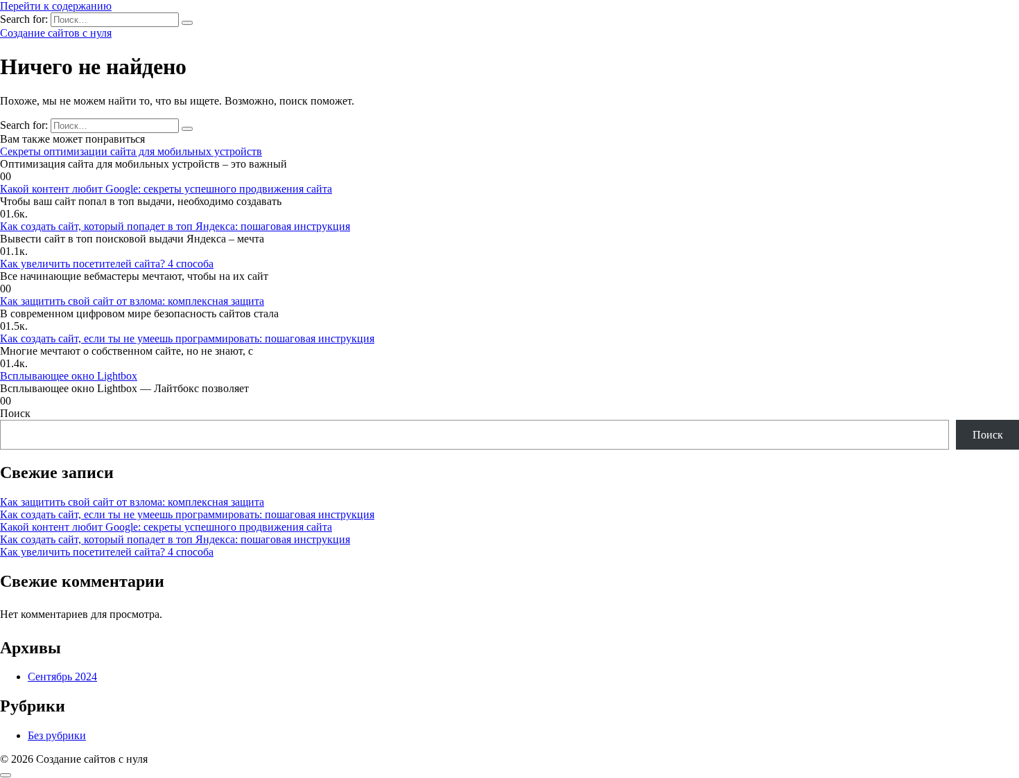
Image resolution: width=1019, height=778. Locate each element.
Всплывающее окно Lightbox (68, 376)
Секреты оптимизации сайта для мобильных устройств (131, 151)
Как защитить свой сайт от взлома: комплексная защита (132, 301)
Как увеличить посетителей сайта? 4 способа (107, 263)
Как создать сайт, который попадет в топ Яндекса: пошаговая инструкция (175, 226)
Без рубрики (57, 735)
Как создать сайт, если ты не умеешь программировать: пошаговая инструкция (187, 338)
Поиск (15, 413)
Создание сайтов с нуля (56, 33)
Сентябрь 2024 (62, 676)
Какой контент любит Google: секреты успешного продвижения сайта (166, 189)
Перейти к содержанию (56, 6)
